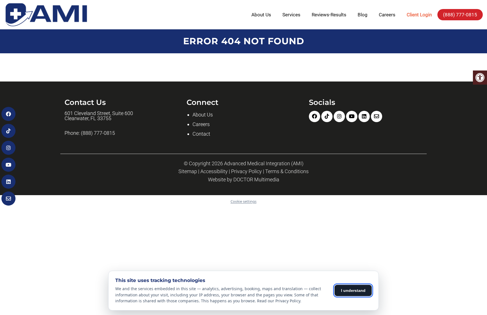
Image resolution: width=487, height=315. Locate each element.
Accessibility (214, 171)
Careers (387, 14)
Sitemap (187, 171)
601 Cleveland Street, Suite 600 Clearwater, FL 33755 (99, 116)
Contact (201, 134)
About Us (261, 14)
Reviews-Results (329, 14)
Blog (363, 14)
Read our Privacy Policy (278, 300)
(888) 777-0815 (460, 14)
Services (291, 14)
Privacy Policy (246, 171)
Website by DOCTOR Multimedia (243, 179)
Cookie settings (243, 201)
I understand (353, 290)
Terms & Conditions (287, 171)
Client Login (419, 14)
